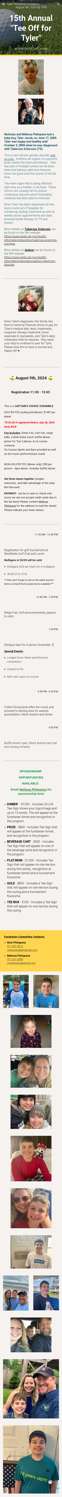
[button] (3, 4)
